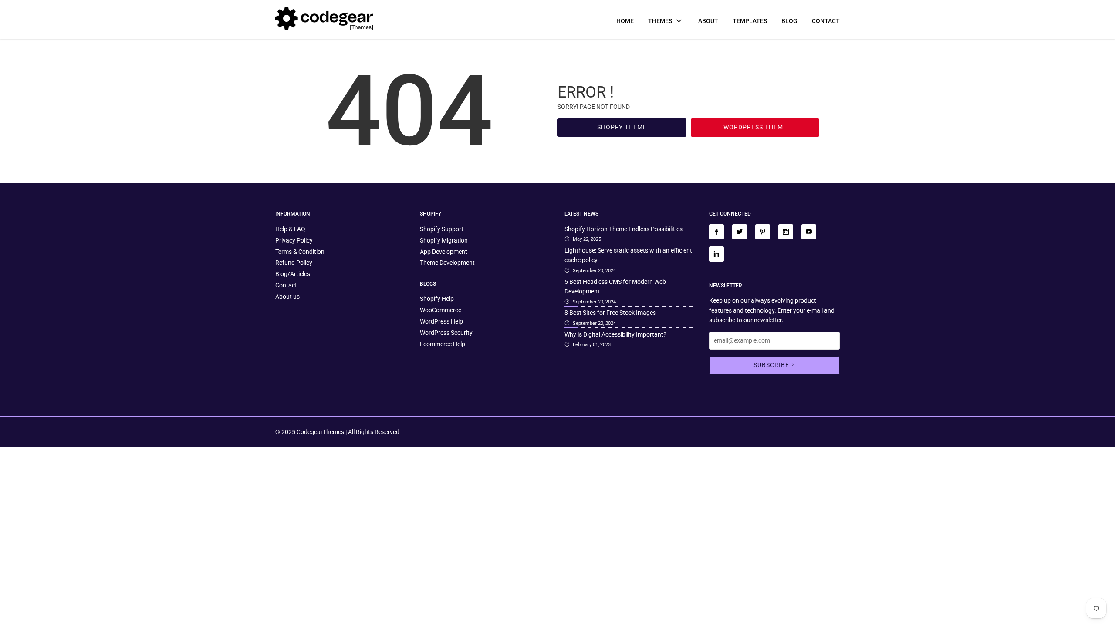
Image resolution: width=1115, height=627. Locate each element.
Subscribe (771, 364)
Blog (789, 20)
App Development (443, 251)
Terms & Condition (299, 251)
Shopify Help (437, 298)
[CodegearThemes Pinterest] (762, 231)
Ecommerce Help (442, 343)
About (708, 20)
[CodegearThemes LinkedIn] (716, 254)
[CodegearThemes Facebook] (716, 231)
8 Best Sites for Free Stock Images (610, 312)
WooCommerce (440, 310)
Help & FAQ (290, 229)
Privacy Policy (294, 240)
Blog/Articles (292, 273)
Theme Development (447, 262)
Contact (826, 20)
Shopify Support (441, 229)
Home (625, 20)
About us (287, 296)
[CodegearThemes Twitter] (739, 231)
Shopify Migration (444, 240)
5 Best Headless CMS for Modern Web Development (615, 286)
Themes (660, 20)
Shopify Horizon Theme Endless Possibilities (623, 229)
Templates (750, 20)
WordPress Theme (755, 127)
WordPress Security (446, 332)
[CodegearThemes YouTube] (808, 231)
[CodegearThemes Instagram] (785, 231)
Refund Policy (293, 262)
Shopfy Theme (622, 127)
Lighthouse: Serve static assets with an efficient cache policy (628, 255)
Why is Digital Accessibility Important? (615, 334)
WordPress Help (441, 321)
